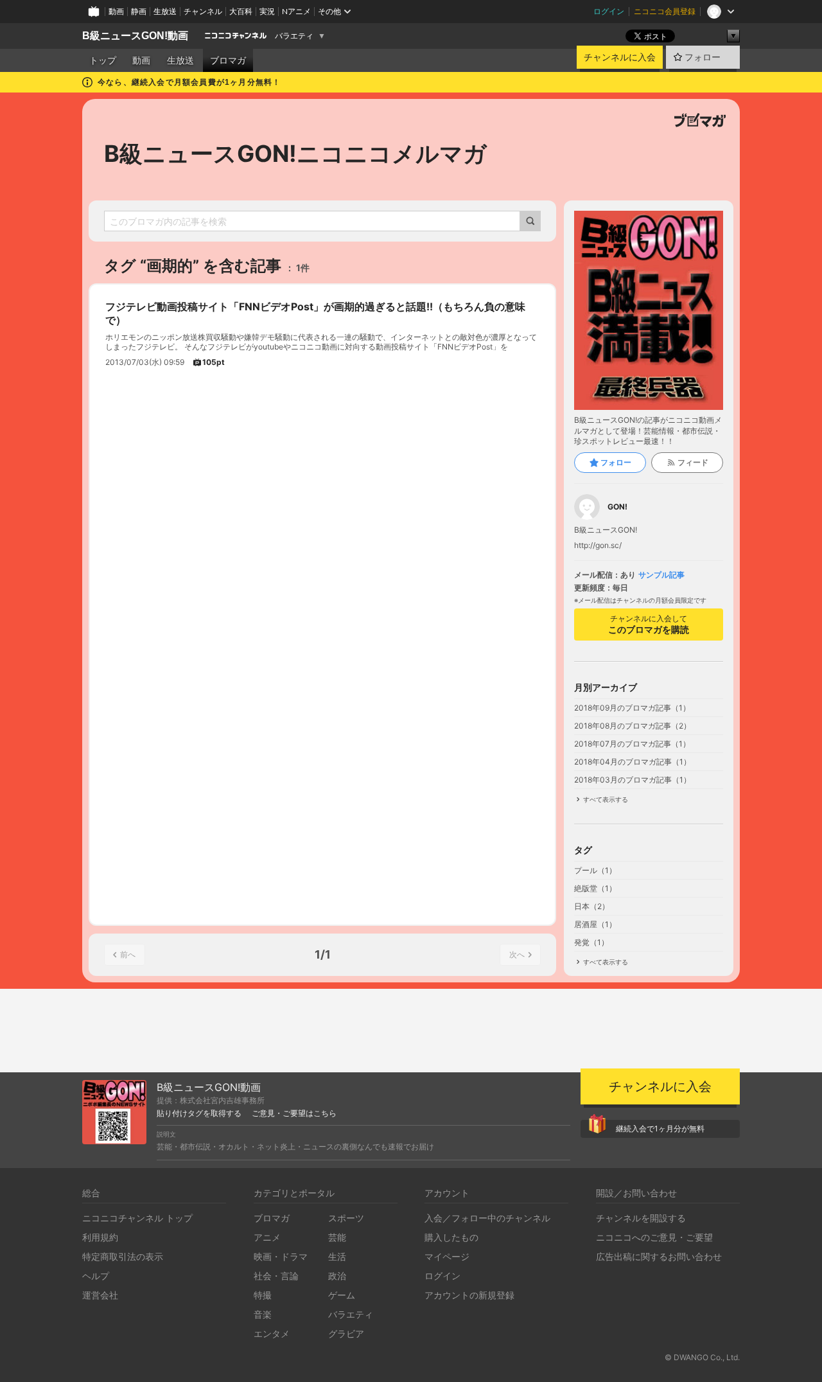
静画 (138, 11)
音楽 (263, 1314)
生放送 (165, 11)
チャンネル (203, 11)
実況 (267, 11)
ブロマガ (228, 60)
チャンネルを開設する (641, 1217)
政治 (337, 1275)
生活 (337, 1256)
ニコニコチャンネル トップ (137, 1217)
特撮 (263, 1294)
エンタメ (272, 1333)
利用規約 (100, 1237)
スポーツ (346, 1217)
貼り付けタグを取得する (199, 1113)
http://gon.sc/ (598, 545)
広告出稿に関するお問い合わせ (659, 1256)
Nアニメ (296, 11)
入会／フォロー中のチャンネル (487, 1217)
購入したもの (451, 1237)
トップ (102, 60)
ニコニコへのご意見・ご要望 (654, 1237)
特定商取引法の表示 (122, 1256)
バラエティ (294, 35)
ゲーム (341, 1294)
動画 (116, 11)
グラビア (346, 1333)
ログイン (608, 11)
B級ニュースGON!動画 (135, 35)
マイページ (446, 1256)
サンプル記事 (661, 575)
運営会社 (100, 1294)
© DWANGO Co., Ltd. (702, 1357)
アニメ (267, 1237)
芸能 (337, 1237)
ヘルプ (95, 1275)
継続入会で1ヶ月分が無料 (660, 1128)
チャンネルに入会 (620, 57)
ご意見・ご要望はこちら (294, 1113)
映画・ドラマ (281, 1256)
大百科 (240, 11)
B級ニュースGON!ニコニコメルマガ (295, 153)
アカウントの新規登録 (469, 1294)
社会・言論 (276, 1275)
